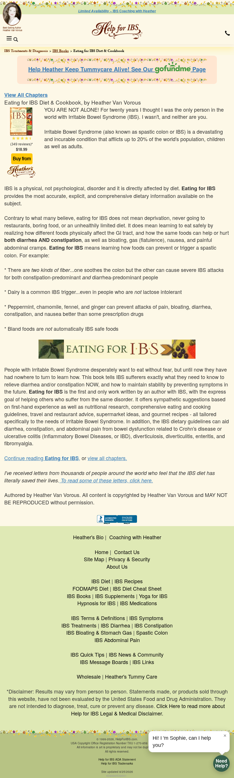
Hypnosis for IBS (96, 603)
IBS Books (61, 51)
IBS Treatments (78, 625)
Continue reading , (42, 458)
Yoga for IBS (153, 595)
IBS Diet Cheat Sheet (137, 588)
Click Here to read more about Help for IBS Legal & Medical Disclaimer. (148, 709)
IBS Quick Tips (87, 654)
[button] (227, 33)
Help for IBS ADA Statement (117, 759)
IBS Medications (138, 603)
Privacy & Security (129, 559)
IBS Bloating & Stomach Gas (99, 632)
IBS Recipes (128, 581)
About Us (117, 566)
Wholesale (89, 676)
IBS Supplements (115, 595)
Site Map (94, 559)
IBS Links (143, 661)
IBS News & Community (136, 654)
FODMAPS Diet (90, 588)
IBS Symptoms (146, 617)
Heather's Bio (88, 537)
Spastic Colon (152, 632)
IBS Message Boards (104, 661)
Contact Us (127, 552)
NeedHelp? (221, 763)
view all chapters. (107, 458)
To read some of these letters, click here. (106, 480)
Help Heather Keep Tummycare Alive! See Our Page (117, 69)
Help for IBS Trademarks (117, 763)
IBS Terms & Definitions (98, 617)
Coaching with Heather (135, 537)
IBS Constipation (153, 625)
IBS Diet (100, 581)
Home (101, 552)
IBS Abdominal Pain (117, 639)
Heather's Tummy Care (131, 676)
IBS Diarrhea (115, 625)
